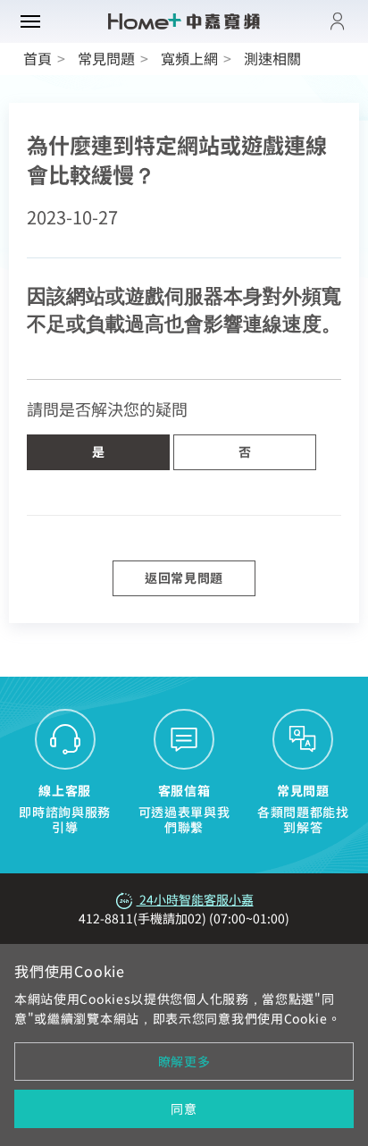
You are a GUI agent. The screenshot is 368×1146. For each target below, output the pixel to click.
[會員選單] (338, 21)
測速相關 (272, 58)
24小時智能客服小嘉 (195, 899)
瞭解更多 (184, 1061)
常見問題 (106, 58)
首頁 (37, 58)
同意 (184, 1108)
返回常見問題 (184, 577)
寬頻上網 (189, 58)
